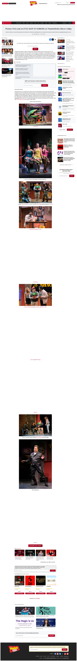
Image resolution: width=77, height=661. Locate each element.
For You (19, 548)
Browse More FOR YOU (65, 164)
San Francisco (18, 22)
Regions (57, 656)
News (24, 22)
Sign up (71, 175)
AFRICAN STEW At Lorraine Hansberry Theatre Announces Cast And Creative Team (23, 73)
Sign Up (35, 49)
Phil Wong (35, 126)
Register (64, 22)
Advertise (37, 656)
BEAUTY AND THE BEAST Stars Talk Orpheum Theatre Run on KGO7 (70, 53)
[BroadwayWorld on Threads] (65, 654)
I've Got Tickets (19, 593)
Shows (27, 22)
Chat (35, 22)
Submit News (53, 656)
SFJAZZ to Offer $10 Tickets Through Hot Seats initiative (23, 78)
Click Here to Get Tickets (35, 545)
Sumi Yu (51, 204)
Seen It (19, 591)
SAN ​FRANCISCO (43, 3)
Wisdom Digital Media (51, 658)
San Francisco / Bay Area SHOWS (64, 66)
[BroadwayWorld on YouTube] (68, 654)
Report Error (66, 656)
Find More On (35, 598)
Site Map (61, 656)
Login (70, 22)
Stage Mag (55, 22)
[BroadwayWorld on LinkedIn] (60, 654)
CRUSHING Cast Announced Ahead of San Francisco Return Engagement (23, 66)
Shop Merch (6, 3)
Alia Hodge (39, 204)
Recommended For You (62, 135)
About (41, 656)
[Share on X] (53, 39)
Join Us (48, 656)
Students (42, 22)
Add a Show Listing (12, 3)
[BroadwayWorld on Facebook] (55, 654)
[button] (73, 23)
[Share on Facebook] (50, 39)
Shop (46, 22)
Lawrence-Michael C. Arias (35, 229)
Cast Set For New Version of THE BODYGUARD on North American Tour (7, 73)
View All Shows (62, 129)
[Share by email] (55, 39)
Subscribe (51, 635)
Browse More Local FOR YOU (48, 562)
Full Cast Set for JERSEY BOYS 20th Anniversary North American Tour (7, 63)
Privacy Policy (66, 658)
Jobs (38, 22)
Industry (31, 22)
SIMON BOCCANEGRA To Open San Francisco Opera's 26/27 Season (22, 69)
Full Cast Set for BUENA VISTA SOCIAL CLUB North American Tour (7, 53)
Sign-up (68, 2)
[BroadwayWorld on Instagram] (58, 654)
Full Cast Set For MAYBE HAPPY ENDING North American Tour (7, 44)
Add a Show (70, 129)
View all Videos (61, 63)
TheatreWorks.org (21, 99)
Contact (44, 656)
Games (49, 22)
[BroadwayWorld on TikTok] (63, 654)
